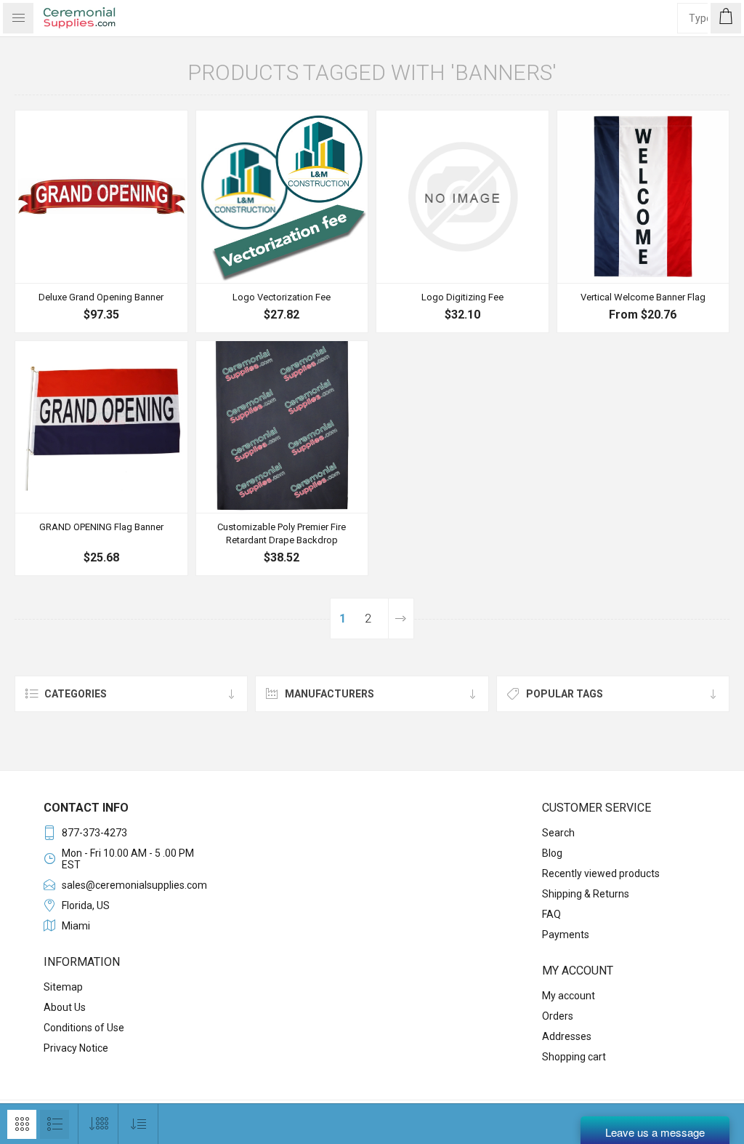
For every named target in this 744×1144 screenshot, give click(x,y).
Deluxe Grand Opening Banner (101, 297)
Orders (557, 1016)
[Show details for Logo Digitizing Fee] (462, 197)
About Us (65, 1007)
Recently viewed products (601, 873)
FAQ (551, 914)
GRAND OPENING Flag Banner (101, 526)
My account (568, 995)
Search (558, 833)
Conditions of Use (84, 1027)
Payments (565, 934)
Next (401, 619)
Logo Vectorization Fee (281, 297)
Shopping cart (574, 1057)
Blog (552, 853)
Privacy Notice (76, 1048)
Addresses (566, 1036)
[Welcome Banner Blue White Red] (643, 197)
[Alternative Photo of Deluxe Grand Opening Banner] (101, 197)
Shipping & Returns (585, 894)
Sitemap (63, 987)
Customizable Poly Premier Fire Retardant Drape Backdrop (281, 533)
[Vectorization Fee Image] (282, 197)
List (54, 1124)
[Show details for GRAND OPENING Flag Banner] (101, 427)
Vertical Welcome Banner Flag (643, 297)
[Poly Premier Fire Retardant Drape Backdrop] (282, 427)
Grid (21, 1124)
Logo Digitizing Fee (462, 297)
